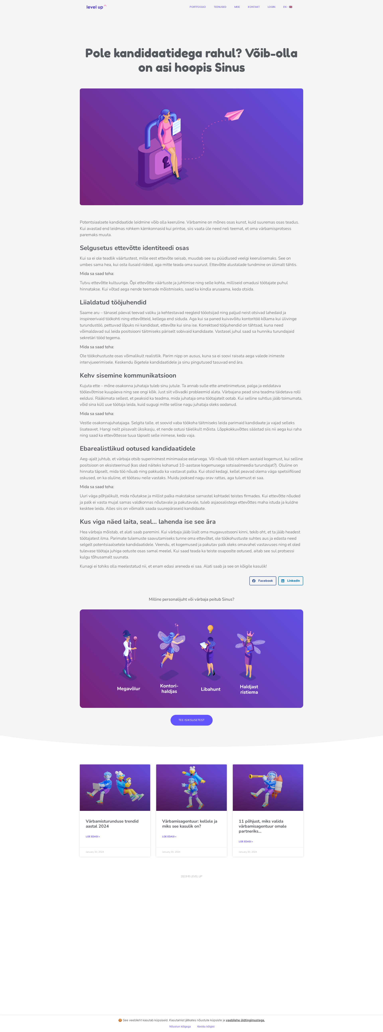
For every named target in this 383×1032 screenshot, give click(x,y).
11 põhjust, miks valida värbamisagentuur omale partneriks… (262, 826)
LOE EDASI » (93, 836)
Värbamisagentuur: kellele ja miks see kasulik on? (189, 823)
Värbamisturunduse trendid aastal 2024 (112, 823)
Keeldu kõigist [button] (206, 1026)
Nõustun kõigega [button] (180, 1026)
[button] (262, 580)
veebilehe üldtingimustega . (245, 1020)
